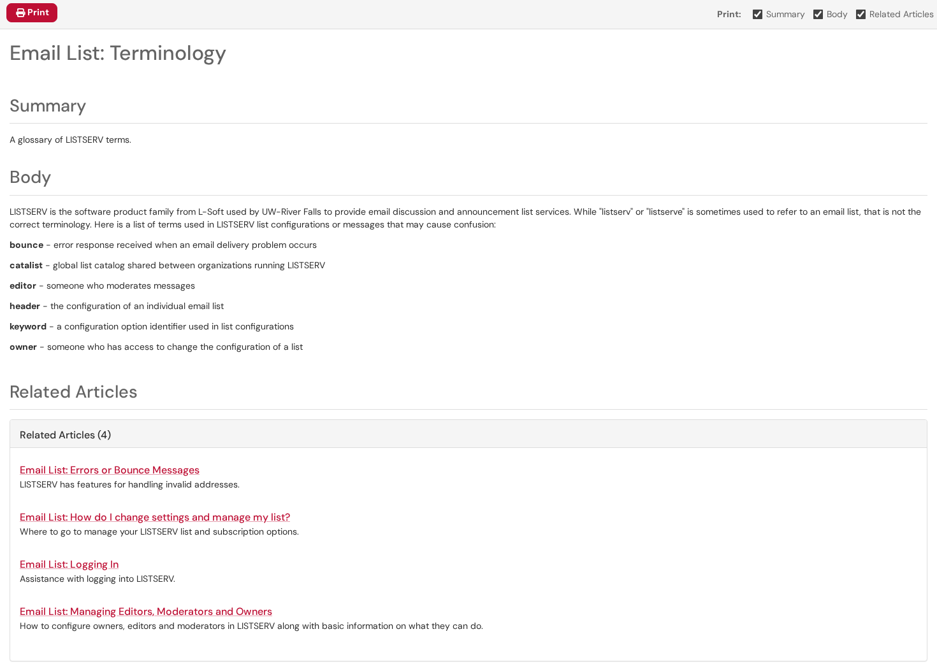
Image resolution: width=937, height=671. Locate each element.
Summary (785, 14)
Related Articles (901, 14)
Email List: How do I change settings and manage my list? (155, 517)
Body (837, 14)
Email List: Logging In (69, 564)
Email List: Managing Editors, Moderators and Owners (146, 611)
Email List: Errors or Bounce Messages (110, 470)
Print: (729, 14)
